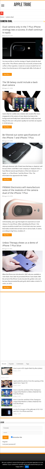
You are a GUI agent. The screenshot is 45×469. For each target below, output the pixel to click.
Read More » (7, 74)
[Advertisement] (22, 325)
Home (2, 17)
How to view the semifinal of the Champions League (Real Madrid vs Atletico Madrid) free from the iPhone (27, 392)
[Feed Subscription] (44, 21)
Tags (27, 364)
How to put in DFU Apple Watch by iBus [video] (27, 368)
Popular (11, 364)
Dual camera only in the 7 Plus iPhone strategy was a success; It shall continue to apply (22, 30)
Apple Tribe (22, 5)
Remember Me (17, 437)
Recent (4, 364)
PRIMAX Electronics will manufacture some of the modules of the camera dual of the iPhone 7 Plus (21, 190)
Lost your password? (9, 444)
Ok (27, 467)
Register (5, 441)
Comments (19, 364)
